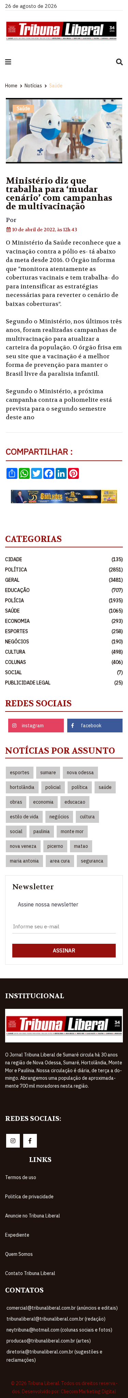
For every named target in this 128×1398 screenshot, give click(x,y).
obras (16, 802)
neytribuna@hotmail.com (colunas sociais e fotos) (59, 1330)
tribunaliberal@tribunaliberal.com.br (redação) (55, 1319)
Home (11, 86)
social (16, 831)
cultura (87, 817)
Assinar (64, 950)
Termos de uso (44, 1177)
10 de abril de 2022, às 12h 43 (44, 229)
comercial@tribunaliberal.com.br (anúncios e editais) (62, 1308)
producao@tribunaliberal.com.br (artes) (48, 1341)
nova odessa (80, 772)
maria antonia (24, 861)
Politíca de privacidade (53, 1196)
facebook (91, 725)
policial (53, 787)
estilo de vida (24, 817)
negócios (59, 817)
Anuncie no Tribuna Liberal (56, 1216)
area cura (60, 861)
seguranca (92, 861)
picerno (55, 846)
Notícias (33, 86)
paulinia (41, 831)
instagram (33, 725)
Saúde (55, 86)
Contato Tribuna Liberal (54, 1273)
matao (81, 846)
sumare (48, 772)
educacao (75, 802)
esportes (19, 772)
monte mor (72, 831)
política (80, 787)
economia (43, 802)
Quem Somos (43, 1254)
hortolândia (22, 787)
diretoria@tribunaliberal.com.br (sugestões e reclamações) (54, 1356)
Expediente (41, 1235)
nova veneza (23, 846)
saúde (105, 787)
